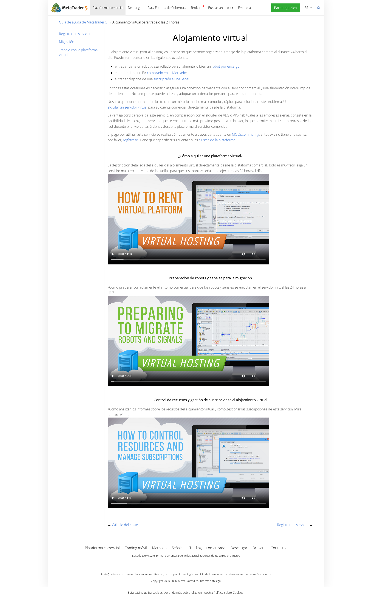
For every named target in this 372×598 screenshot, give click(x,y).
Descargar (135, 7)
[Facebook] (179, 563)
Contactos (279, 547)
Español (305, 7)
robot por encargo (225, 66)
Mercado (159, 547)
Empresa (244, 7)
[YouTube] (192, 563)
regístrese (130, 140)
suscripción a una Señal (171, 79)
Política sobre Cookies (228, 592)
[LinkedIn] (186, 563)
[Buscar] (318, 7)
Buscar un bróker (220, 7)
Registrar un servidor (75, 33)
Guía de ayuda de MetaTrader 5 (83, 22)
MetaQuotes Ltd (188, 581)
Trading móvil (136, 547)
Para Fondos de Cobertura (166, 7)
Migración (66, 41)
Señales (178, 547)
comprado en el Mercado (166, 72)
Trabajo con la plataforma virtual (78, 52)
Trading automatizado (207, 547)
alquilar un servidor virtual (127, 107)
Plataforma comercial (108, 7)
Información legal (210, 581)
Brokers (196, 7)
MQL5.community (245, 134)
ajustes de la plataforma (217, 140)
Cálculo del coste (125, 524)
